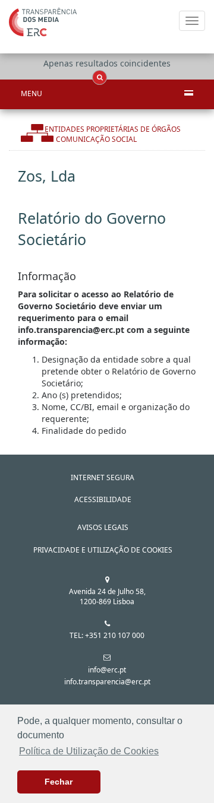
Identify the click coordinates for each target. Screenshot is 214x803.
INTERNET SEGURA (102, 477)
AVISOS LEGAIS (102, 527)
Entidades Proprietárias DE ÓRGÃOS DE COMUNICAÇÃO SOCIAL (113, 134)
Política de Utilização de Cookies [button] (89, 751)
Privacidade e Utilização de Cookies (102, 550)
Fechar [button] (59, 781)
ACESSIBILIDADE (102, 499)
